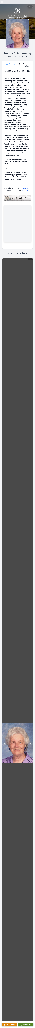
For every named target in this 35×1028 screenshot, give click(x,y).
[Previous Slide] (4, 742)
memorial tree (26, 188)
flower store (26, 190)
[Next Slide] (31, 742)
